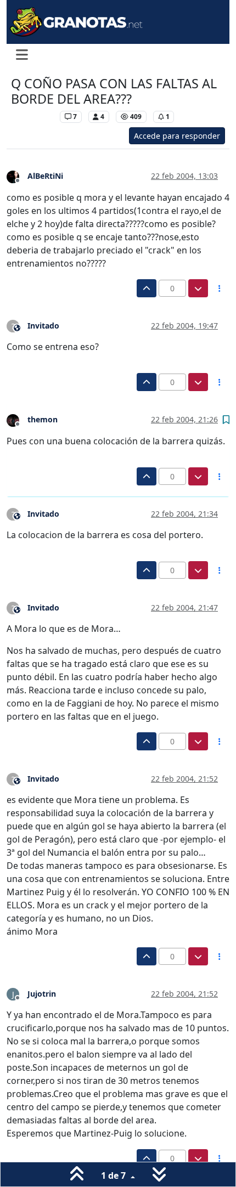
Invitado (43, 325)
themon (42, 419)
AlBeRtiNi (45, 176)
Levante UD (33, 116)
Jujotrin (41, 993)
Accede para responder (177, 136)
